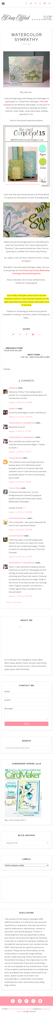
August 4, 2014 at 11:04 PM (20, 556)
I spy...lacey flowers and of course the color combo (22, 184)
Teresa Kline (15, 488)
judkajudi (13, 388)
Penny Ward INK (13, 1009)
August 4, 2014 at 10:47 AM (20, 529)
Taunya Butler (15, 458)
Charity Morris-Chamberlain (22, 423)
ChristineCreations (18, 518)
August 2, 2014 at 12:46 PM (20, 416)
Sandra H (13, 408)
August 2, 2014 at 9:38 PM (20, 482)
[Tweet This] (13, 334)
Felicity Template (26, 1009)
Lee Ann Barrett (16, 535)
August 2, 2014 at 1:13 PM (20, 431)
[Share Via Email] (33, 334)
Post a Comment (14, 602)
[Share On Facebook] (20, 334)
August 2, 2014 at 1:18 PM (20, 451)
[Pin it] (26, 334)
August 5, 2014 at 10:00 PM (20, 596)
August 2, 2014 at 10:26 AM (20, 402)
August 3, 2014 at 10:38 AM (20, 512)
